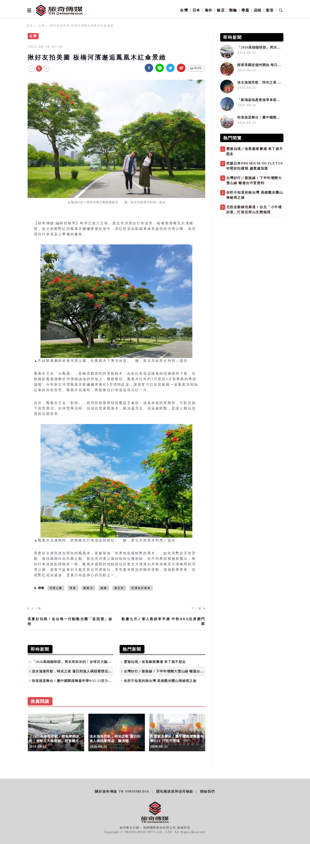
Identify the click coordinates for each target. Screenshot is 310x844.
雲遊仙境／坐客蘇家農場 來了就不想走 (155, 662)
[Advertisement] (251, 248)
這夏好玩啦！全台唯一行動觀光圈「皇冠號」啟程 (70, 621)
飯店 (221, 10)
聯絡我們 (207, 791)
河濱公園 (56, 588)
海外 (209, 10)
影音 (270, 10)
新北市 (119, 588)
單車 (73, 588)
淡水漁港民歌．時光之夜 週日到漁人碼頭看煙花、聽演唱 (77, 671)
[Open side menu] (28, 10)
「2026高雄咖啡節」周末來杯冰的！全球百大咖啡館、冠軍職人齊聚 (86, 662)
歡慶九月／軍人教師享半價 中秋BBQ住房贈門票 (163, 621)
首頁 (30, 25)
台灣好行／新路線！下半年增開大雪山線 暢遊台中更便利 (169, 671)
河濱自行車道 (141, 588)
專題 (245, 10)
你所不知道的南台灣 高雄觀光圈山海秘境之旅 (160, 680)
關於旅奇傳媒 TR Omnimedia (122, 791)
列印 (198, 68)
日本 (196, 10)
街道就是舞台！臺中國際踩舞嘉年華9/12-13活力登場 (73, 680)
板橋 (104, 588)
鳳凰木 (88, 588)
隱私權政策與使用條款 (174, 791)
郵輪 (233, 10)
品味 (258, 10)
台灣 (184, 10)
